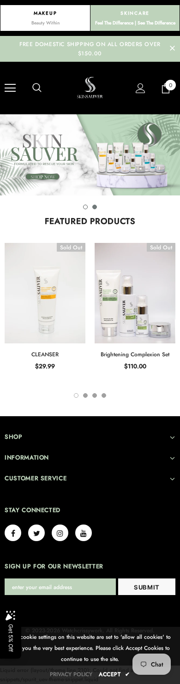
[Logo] (90, 87)
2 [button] (94, 207)
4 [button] (104, 395)
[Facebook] (13, 533)
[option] (90, 154)
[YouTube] (83, 533)
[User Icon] (140, 88)
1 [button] (85, 207)
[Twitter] (36, 533)
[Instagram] (60, 533)
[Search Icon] (37, 88)
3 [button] (94, 395)
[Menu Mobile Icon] (10, 88)
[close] (172, 48)
